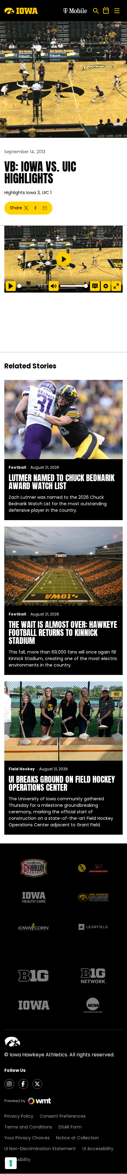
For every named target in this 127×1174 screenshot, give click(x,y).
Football (17, 467)
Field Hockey (22, 769)
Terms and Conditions (28, 1127)
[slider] (26, 286)
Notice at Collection (77, 1138)
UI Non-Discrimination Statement (40, 1149)
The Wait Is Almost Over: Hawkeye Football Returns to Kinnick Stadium (63, 632)
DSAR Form (70, 1127)
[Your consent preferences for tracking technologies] (11, 1163)
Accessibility (17, 1159)
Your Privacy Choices (27, 1138)
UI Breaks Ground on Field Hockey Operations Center (62, 783)
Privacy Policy (18, 1116)
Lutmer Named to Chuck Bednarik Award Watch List (61, 482)
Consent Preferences (63, 1116)
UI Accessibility (97, 1149)
